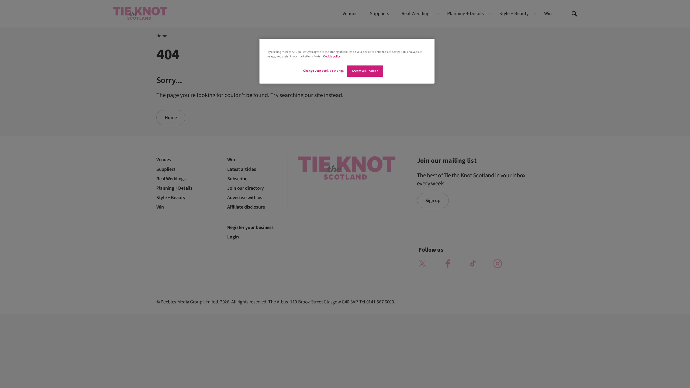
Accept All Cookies (365, 71)
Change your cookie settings (323, 70)
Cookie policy (331, 56)
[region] (346, 61)
